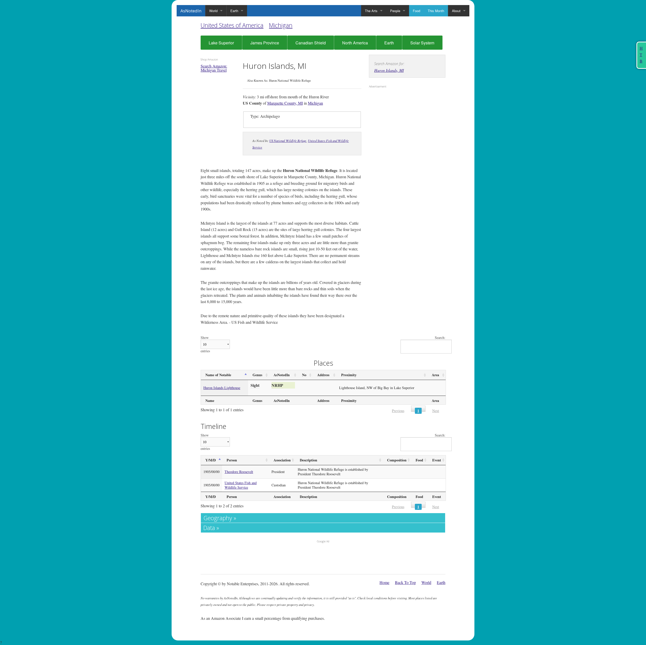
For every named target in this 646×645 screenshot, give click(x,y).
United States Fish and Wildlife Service (241, 485)
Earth (234, 10)
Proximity (349, 374)
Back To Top (405, 582)
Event (436, 460)
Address (323, 374)
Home (384, 582)
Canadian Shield (310, 43)
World (213, 10)
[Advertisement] (400, 122)
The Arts (371, 10)
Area (435, 374)
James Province (264, 43)
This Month (436, 10)
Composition (397, 460)
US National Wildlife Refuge (287, 140)
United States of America (232, 25)
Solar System (422, 43)
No (304, 374)
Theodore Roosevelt (239, 471)
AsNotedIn (190, 11)
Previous (398, 410)
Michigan (280, 25)
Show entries (205, 344)
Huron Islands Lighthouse (221, 387)
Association (282, 460)
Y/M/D (210, 460)
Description (308, 460)
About (456, 10)
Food (416, 10)
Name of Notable (218, 374)
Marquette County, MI (285, 103)
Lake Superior (221, 43)
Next (435, 410)
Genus (257, 374)
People (395, 10)
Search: (440, 338)
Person (232, 460)
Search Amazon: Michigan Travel (214, 68)
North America (355, 43)
